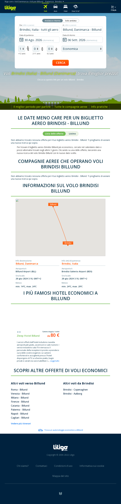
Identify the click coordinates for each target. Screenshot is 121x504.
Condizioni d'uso (63, 466)
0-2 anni (50, 53)
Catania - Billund (20, 405)
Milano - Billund (19, 397)
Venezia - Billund (20, 393)
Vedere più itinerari (21, 423)
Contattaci (41, 466)
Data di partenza (26, 35)
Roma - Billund (19, 389)
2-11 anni (36, 53)
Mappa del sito (60, 476)
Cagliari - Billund (20, 417)
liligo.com (9, 1)
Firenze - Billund (20, 401)
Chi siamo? (23, 466)
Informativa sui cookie (92, 466)
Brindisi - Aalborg (72, 393)
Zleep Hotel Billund (28, 335)
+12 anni (21, 53)
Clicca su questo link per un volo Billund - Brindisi (60, 79)
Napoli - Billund (19, 413)
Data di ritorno (69, 35)
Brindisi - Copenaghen (75, 389)
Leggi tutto (54, 360)
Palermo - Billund (20, 409)
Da (26, 25)
